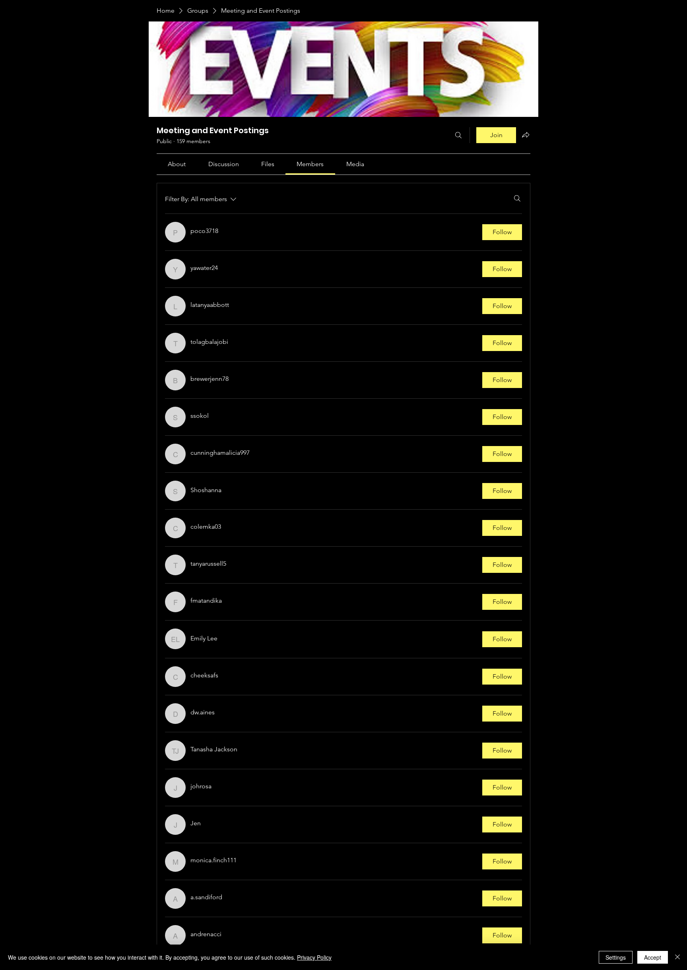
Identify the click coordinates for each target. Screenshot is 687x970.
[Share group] (525, 135)
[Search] (458, 135)
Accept (652, 957)
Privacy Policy (314, 957)
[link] (177, 164)
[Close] (677, 957)
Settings (615, 957)
